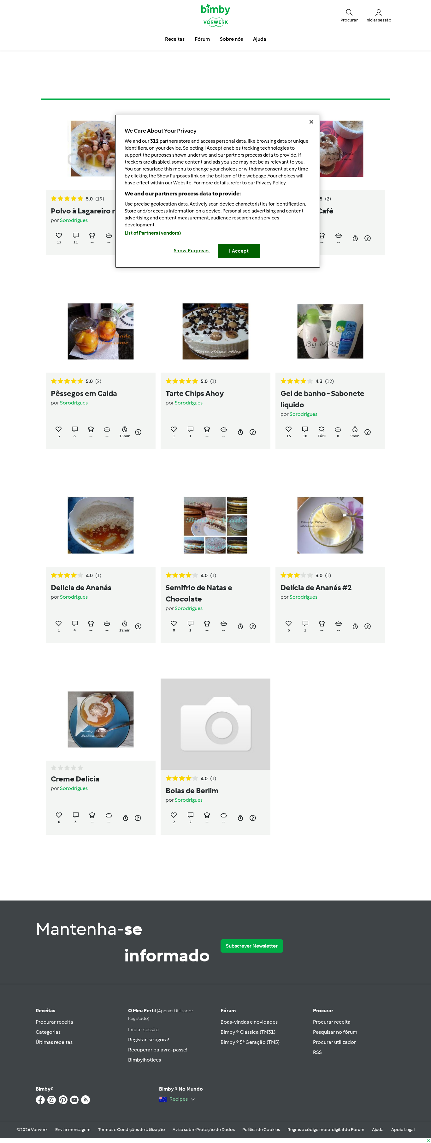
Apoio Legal (403, 1129)
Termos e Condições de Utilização (131, 1129)
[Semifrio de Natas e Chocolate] (215, 525)
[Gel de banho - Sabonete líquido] (330, 331)
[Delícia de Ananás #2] (330, 525)
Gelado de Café (307, 210)
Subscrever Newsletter (252, 946)
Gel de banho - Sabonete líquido (322, 399)
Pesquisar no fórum (335, 1032)
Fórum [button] (202, 39)
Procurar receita (54, 1022)
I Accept (239, 251)
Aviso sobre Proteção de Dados (204, 1129)
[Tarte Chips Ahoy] (215, 331)
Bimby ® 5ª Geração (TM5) (250, 1042)
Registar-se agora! (148, 1040)
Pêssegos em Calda (84, 393)
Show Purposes (192, 251)
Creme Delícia (75, 778)
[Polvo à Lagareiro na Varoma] (101, 149)
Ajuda (378, 1129)
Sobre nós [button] (231, 39)
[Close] (311, 122)
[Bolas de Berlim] (215, 724)
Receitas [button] (175, 39)
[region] (217, 191)
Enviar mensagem (73, 1129)
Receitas (45, 1011)
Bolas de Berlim (192, 790)
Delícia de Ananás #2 (316, 587)
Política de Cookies (261, 1129)
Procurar (323, 1011)
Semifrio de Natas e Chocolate (199, 593)
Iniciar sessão (143, 1029)
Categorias (48, 1032)
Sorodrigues (74, 220)
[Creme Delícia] (101, 720)
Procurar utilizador (334, 1042)
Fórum (228, 1011)
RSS (317, 1052)
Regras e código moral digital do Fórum (325, 1129)
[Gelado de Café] (330, 149)
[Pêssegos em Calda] (101, 331)
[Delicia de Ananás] (101, 525)
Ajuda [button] (259, 39)
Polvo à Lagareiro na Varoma (100, 210)
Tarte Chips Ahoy (195, 393)
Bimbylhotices (144, 1060)
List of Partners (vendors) (153, 233)
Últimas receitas (54, 1042)
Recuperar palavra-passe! (157, 1050)
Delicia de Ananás (81, 587)
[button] (349, 15)
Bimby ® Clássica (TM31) (248, 1032)
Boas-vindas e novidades (249, 1022)
